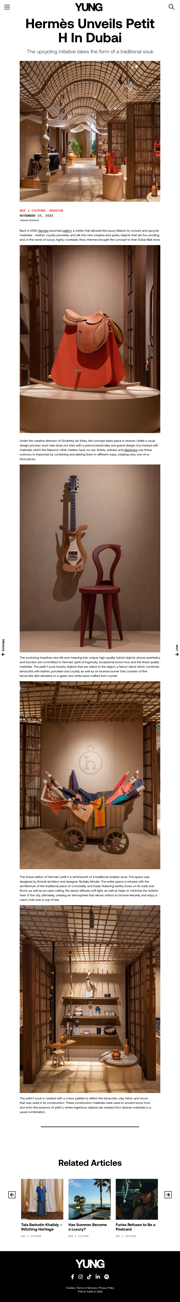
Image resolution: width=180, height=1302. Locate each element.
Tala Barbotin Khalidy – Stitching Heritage (41, 1227)
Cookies (71, 1287)
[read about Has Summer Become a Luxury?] (90, 1199)
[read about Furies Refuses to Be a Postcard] (137, 1199)
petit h (67, 230)
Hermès (43, 230)
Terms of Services (87, 1287)
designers (131, 450)
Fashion (56, 211)
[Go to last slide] (11, 1194)
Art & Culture (32, 211)
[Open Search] (171, 7)
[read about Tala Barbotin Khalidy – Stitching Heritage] (42, 1199)
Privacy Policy (106, 1287)
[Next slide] (168, 1194)
